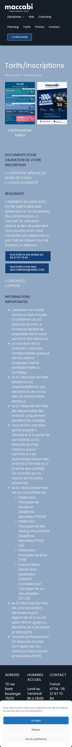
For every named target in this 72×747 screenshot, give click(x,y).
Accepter (36, 720)
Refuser (36, 729)
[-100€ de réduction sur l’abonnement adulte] (52, 83)
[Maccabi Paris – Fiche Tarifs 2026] (20, 83)
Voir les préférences (36, 739)
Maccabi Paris (12, 75)
